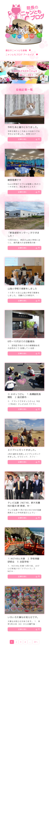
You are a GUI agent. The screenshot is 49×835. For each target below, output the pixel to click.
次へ (36, 642)
